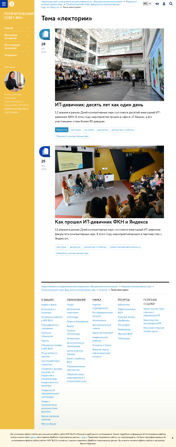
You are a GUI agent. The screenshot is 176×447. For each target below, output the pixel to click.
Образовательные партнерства (76, 368)
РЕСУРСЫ (124, 300)
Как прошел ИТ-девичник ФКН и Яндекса (101, 221)
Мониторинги (99, 320)
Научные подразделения (100, 306)
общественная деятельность (125, 246)
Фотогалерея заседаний (12, 46)
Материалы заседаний (11, 36)
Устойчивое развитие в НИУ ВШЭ (52, 318)
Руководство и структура (48, 311)
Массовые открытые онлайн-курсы (154, 329)
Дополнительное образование (75, 344)
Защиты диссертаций (102, 332)
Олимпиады (72, 316)
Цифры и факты (49, 304)
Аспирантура (73, 338)
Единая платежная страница (50, 418)
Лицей (70, 304)
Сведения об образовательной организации (50, 393)
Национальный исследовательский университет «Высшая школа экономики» (79, 286)
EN (150, 3)
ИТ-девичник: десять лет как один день (99, 104)
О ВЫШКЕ (47, 300)
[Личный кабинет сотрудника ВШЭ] (164, 4)
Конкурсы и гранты (101, 345)
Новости (103, 289)
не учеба (89, 129)
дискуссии (103, 129)
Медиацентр (124, 329)
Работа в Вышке (48, 423)
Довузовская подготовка (73, 311)
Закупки (45, 340)
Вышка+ (70, 326)
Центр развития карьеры (75, 352)
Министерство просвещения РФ (152, 322)
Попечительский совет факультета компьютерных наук (68, 289)
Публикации (124, 338)
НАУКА (96, 300)
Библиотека (124, 304)
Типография (124, 324)
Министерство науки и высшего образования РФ (154, 312)
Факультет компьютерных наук (72, 136)
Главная (8, 28)
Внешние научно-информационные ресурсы (101, 353)
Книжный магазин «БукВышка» (126, 318)
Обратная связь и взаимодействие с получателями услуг (77, 378)
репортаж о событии (123, 129)
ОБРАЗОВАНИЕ (76, 300)
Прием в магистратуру (73, 332)
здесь (32, 437)
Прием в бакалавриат (77, 321)
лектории (76, 129)
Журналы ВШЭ (125, 333)
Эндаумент (11, 55)
